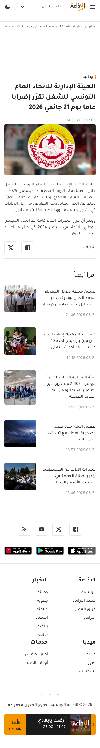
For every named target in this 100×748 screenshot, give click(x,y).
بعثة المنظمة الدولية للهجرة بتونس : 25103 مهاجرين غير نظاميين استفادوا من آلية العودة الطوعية (71, 387)
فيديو (91, 655)
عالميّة (42, 610)
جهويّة (42, 601)
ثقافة (43, 635)
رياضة (43, 627)
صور (92, 663)
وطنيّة (88, 77)
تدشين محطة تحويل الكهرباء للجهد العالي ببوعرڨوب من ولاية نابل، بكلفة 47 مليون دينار (69, 298)
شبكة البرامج (84, 601)
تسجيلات (87, 672)
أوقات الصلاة (36, 663)
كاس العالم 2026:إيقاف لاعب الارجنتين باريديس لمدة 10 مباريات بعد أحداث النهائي (70, 341)
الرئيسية (88, 593)
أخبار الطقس (36, 655)
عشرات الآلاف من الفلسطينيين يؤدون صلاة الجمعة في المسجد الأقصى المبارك (68, 476)
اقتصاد (42, 618)
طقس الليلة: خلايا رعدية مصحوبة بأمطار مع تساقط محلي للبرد (71, 433)
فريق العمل (85, 610)
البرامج (90, 618)
